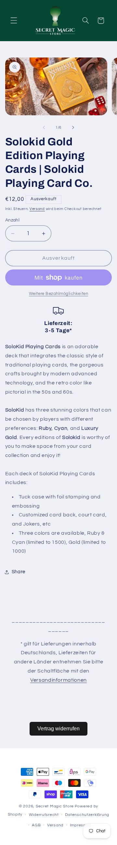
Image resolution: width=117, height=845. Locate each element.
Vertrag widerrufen (58, 728)
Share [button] (18, 571)
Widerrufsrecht (44, 815)
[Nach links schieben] (44, 128)
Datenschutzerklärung (87, 815)
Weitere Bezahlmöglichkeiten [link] (58, 294)
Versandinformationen (58, 680)
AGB (36, 825)
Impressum (81, 825)
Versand (37, 209)
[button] (13, 20)
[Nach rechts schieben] (73, 128)
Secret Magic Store (55, 806)
